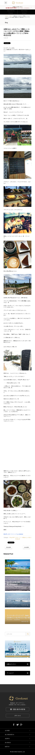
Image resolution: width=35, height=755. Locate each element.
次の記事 (26, 547)
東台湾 (18, 539)
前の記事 (8, 547)
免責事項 (7, 738)
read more (23, 571)
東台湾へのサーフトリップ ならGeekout (13, 534)
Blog (11, 537)
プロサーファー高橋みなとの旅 (22, 537)
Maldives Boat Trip (10, 10)
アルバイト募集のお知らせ (16, 568)
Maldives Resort (24, 10)
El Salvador (11, 13)
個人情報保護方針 (9, 734)
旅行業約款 (8, 742)
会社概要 (7, 730)
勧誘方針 (7, 746)
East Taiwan (24, 13)
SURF (13, 537)
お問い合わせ (17, 715)
